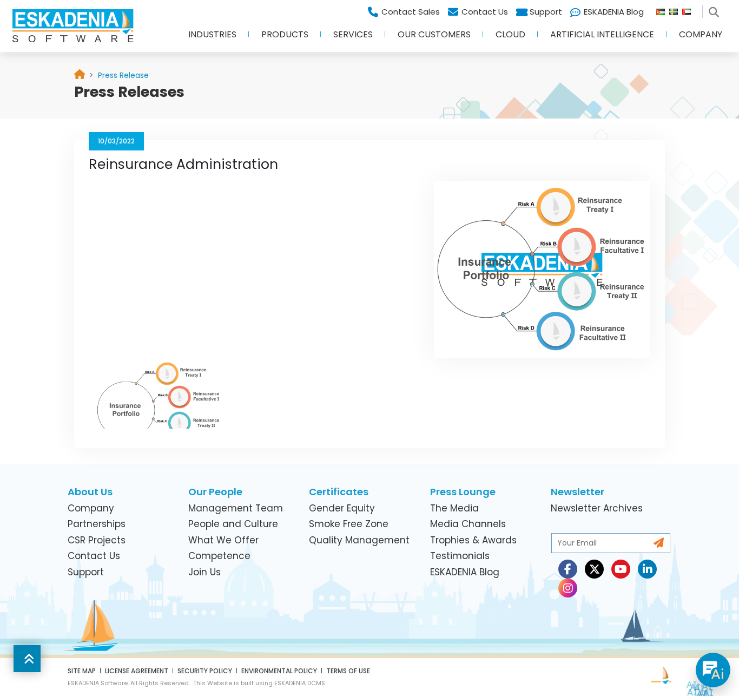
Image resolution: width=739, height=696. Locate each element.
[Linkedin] (647, 569)
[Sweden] (675, 9)
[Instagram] (567, 588)
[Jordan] (662, 9)
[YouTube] (620, 569)
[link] (123, 75)
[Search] (716, 9)
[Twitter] (594, 569)
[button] (212, 38)
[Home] (79, 75)
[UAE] (691, 9)
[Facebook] (567, 569)
